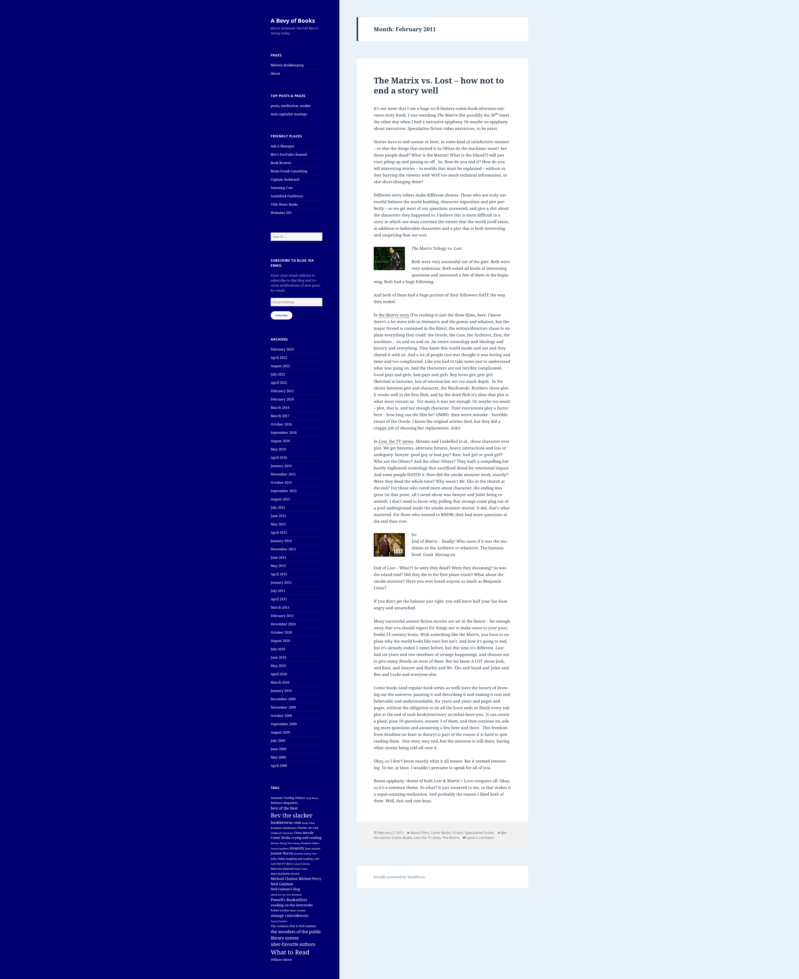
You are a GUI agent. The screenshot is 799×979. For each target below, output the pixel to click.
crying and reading (306, 837)
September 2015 (284, 491)
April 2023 (279, 357)
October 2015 (281, 482)
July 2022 (278, 374)
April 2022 (279, 382)
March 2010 (280, 682)
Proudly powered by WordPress (399, 877)
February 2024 (282, 349)
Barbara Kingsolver (284, 803)
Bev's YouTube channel (289, 154)
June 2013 (278, 557)
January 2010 (281, 690)
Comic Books (280, 837)
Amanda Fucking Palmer (288, 798)
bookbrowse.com (286, 822)
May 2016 (278, 449)
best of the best (284, 808)
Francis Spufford (280, 848)
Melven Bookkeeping (287, 65)
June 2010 (278, 657)
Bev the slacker (292, 815)
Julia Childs (278, 859)
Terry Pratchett (279, 921)
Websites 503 (281, 212)
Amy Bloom (312, 798)
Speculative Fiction (479, 832)
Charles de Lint (307, 828)
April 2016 (279, 457)
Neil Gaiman (282, 883)
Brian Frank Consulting (289, 171)
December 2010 (283, 624)
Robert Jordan (280, 910)
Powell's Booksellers (289, 899)
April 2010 (279, 674)
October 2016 (281, 424)
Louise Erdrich (302, 863)
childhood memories (282, 833)
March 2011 (280, 607)
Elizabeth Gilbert (310, 843)
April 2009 (279, 765)
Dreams (275, 843)
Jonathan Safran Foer (305, 853)
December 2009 (283, 699)
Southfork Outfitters (287, 196)
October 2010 (281, 632)
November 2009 (283, 707)
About (275, 73)
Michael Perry (310, 878)
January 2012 (281, 582)
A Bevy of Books (293, 20)
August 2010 (280, 640)
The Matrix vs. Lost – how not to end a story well (439, 85)
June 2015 (278, 516)
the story (394, 315)
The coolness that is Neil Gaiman (293, 926)
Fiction (458, 832)
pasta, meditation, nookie (291, 105)
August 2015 (280, 499)
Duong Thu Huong (290, 843)
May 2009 (278, 757)
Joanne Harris (282, 853)
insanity (297, 848)
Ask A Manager (283, 146)
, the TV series (396, 441)
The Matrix (450, 837)
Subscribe (281, 315)
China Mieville (304, 833)
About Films (420, 832)
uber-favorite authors (293, 944)
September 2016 (284, 432)
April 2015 (279, 532)
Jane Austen (312, 848)
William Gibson (281, 960)
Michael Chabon (284, 878)
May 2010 (278, 665)
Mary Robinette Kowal (285, 874)
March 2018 (280, 407)
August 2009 (280, 732)
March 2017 (280, 416)
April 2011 (279, 599)
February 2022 (282, 391)
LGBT (317, 858)
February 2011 (282, 615)
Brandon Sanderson (283, 828)
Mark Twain (301, 868)
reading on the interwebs (292, 905)
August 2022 (280, 366)
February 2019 (282, 399)
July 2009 (278, 740)
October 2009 (281, 715)
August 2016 (280, 441)
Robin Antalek (297, 910)
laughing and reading (299, 859)
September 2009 (284, 724)
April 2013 (279, 574)
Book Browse (281, 162)
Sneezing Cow (282, 187)
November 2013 (283, 549)
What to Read (290, 952)
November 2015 (283, 474)
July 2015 (278, 507)
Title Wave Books (284, 204)
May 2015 (278, 524)
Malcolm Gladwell (282, 869)
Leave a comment (480, 837)
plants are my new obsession (286, 894)
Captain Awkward (285, 179)
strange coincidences (289, 915)
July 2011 (278, 590)
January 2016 (281, 466)
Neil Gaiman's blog (285, 889)
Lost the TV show (282, 864)
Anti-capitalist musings (289, 114)
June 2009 (278, 749)
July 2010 (278, 649)
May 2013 (278, 566)
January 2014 (281, 541)
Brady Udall (308, 823)
